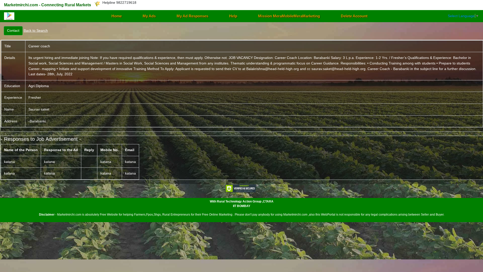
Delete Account (354, 16)
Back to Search (36, 30)
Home (116, 16)
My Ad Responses (192, 16)
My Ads (149, 16)
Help (233, 16)
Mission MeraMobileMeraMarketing (289, 16)
